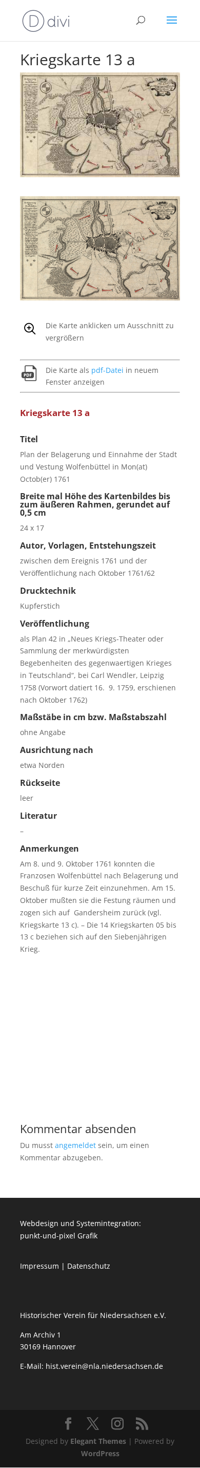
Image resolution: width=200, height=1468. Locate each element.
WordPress (100, 1453)
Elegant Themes (98, 1441)
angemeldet (75, 1145)
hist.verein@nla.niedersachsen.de (105, 1366)
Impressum (39, 1266)
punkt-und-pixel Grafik (58, 1235)
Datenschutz (88, 1266)
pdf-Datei (107, 370)
